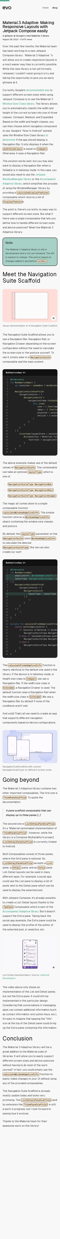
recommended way (37, 90)
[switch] (53, 318)
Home (46, 7)
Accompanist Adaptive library (21, 911)
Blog (54, 7)
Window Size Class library (18, 103)
